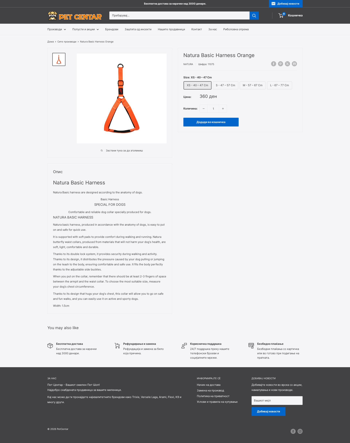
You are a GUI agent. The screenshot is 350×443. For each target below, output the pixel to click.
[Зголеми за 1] (223, 108)
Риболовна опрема (236, 29)
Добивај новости (288, 3)
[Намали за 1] (203, 108)
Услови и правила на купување (217, 401)
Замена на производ (210, 390)
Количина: (190, 108)
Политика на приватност (213, 396)
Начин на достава (208, 385)
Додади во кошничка (211, 122)
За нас (212, 29)
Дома (50, 41)
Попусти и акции (83, 29)
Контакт (196, 29)
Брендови (111, 29)
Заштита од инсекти (138, 29)
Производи (54, 29)
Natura (188, 64)
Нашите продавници (171, 29)
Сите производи (66, 41)
